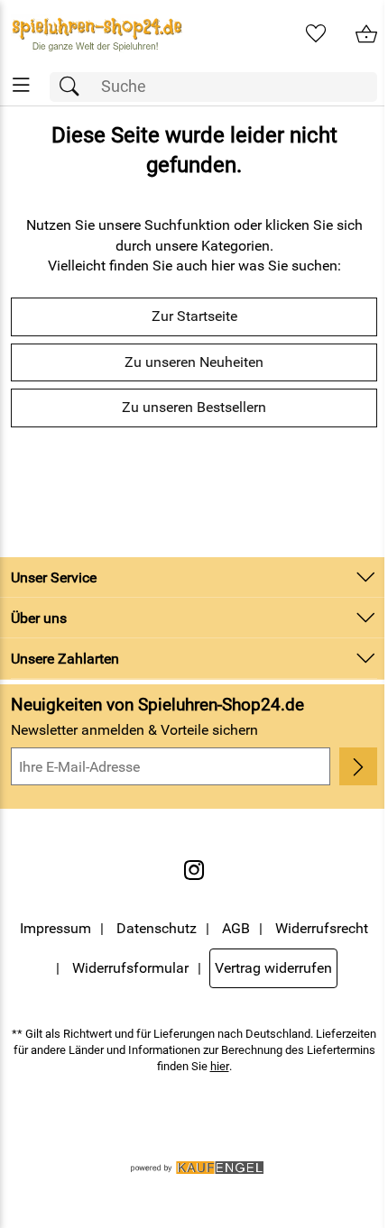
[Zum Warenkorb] (366, 34)
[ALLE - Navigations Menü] (21, 85)
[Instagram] (194, 870)
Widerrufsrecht (321, 928)
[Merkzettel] (316, 34)
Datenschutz (156, 928)
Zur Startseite (194, 316)
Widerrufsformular (130, 967)
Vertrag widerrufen (273, 967)
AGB (236, 928)
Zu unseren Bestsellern (194, 407)
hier (219, 1066)
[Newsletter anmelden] (358, 766)
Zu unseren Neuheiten (194, 362)
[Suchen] (74, 87)
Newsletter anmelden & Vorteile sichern (134, 729)
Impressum (55, 928)
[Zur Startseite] (97, 34)
